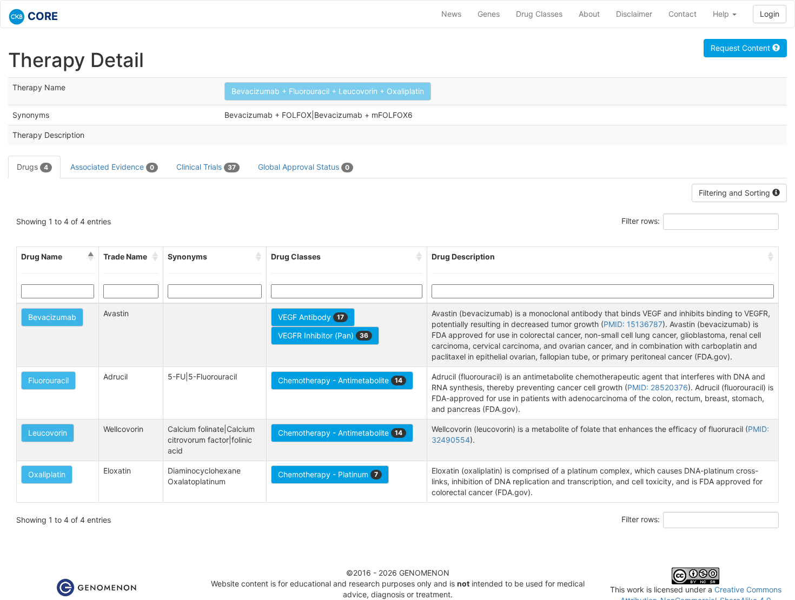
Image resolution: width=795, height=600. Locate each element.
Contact (682, 13)
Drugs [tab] (32, 166)
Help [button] (722, 13)
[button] (91, 256)
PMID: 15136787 (633, 324)
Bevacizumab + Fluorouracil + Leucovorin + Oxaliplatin (327, 91)
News (451, 13)
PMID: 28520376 (657, 387)
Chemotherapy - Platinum (328, 474)
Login (769, 13)
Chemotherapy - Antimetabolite (340, 380)
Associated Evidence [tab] (112, 166)
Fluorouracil (48, 380)
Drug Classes (539, 13)
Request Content (741, 47)
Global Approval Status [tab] (303, 166)
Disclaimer (634, 13)
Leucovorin (47, 432)
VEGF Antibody (311, 317)
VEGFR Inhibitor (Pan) (323, 335)
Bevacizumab (52, 317)
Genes (489, 13)
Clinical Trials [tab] (206, 166)
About (589, 13)
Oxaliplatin (46, 474)
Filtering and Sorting (735, 192)
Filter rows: (640, 220)
